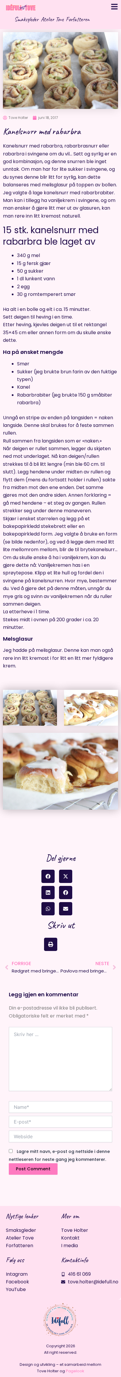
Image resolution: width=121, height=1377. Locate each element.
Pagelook (75, 1371)
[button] (48, 876)
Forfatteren (78, 19)
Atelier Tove (52, 19)
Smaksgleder (26, 19)
